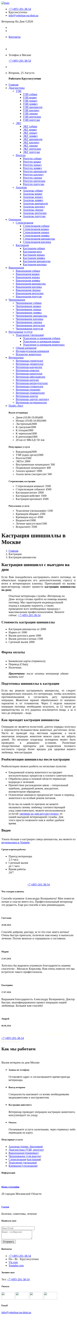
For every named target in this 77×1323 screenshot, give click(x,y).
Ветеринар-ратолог (27, 379)
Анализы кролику (34, 206)
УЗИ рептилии (32, 116)
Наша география (10, 1186)
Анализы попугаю (34, 216)
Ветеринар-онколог (28, 370)
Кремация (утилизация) (23, 1165)
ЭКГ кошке (30, 129)
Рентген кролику (33, 174)
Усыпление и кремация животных (44, 344)
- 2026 (5, 1318)
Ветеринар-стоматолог (30, 386)
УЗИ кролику (31, 110)
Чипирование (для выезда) (25, 1156)
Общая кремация (26, 347)
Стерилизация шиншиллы (39, 238)
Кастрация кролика (35, 264)
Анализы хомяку (33, 200)
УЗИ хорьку (30, 100)
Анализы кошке (32, 193)
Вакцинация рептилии (30, 293)
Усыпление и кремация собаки (41, 338)
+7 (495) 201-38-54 (20, 9)
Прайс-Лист (16, 405)
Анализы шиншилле (35, 203)
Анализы (21, 187)
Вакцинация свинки (28, 290)
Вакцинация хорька (28, 277)
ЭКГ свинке (30, 145)
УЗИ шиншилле (32, 107)
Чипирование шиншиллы (31, 315)
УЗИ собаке (30, 94)
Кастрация (22, 245)
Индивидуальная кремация (32, 351)
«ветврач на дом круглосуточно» (39, 813)
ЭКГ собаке (30, 126)
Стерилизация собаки (36, 225)
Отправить (8, 1241)
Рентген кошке (32, 161)
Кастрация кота (32, 251)
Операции (15, 219)
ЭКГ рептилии (32, 148)
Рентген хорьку (32, 164)
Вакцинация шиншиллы (31, 283)
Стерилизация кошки (36, 229)
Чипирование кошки (28, 306)
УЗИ (18, 91)
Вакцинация (16, 267)
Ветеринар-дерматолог (30, 363)
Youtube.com (16, 1265)
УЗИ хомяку (30, 103)
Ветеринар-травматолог (30, 392)
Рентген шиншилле (35, 171)
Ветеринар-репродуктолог (32, 383)
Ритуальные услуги (20, 331)
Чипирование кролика (29, 318)
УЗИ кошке (30, 97)
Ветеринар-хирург (27, 396)
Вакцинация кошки (28, 274)
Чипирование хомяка (29, 312)
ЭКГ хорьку (30, 132)
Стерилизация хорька (36, 232)
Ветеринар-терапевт (28, 389)
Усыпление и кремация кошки (41, 341)
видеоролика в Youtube (15, 842)
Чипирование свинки (29, 322)
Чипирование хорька (28, 309)
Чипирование (17, 299)
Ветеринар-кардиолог (29, 367)
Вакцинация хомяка (28, 280)
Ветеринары (16, 357)
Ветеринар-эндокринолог (31, 402)
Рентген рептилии (34, 180)
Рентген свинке (32, 177)
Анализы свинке (33, 209)
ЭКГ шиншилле (32, 139)
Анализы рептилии (35, 213)
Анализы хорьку (33, 197)
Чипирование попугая (29, 328)
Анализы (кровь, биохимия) (26, 1146)
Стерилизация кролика (37, 241)
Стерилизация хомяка (36, 235)
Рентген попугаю (33, 184)
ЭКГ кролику (31, 142)
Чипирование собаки (29, 302)
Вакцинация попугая (29, 296)
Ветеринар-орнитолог (29, 373)
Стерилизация (24, 222)
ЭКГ (18, 123)
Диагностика (17, 87)
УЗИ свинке (30, 113)
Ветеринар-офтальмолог (30, 376)
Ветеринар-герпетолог (29, 360)
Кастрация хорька (34, 254)
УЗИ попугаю (31, 119)
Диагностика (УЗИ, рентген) (26, 1149)
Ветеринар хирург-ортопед (32, 399)
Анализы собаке (33, 190)
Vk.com (13, 1262)
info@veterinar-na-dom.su (23, 15)
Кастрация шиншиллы (36, 261)
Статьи (5, 1206)
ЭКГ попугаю (31, 152)
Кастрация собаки (34, 248)
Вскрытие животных (28, 354)
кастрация (34, 1159)
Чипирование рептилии (30, 325)
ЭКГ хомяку (30, 136)
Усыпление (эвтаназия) (30, 335)
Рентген (21, 155)
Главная (13, 84)
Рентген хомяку (32, 168)
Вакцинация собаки (28, 270)
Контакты (15, 36)
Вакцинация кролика (29, 286)
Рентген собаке (32, 158)
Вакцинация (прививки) (23, 1152)
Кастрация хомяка (34, 257)
